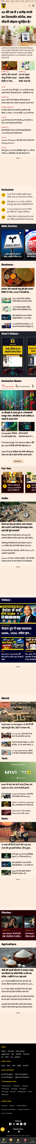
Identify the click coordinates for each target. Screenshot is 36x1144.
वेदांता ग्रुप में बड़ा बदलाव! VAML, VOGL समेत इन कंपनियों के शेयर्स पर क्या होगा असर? (16, 631)
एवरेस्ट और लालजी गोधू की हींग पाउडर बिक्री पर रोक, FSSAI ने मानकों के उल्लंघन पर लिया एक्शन (9, 78)
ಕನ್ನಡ (12, 1)
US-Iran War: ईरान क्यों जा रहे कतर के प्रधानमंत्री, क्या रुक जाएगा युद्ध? (22, 735)
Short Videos (9, 334)
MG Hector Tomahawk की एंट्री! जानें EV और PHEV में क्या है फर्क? (12, 657)
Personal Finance (6, 107)
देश (2, 1057)
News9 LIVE (4, 1095)
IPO (2, 87)
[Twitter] (14, 1124)
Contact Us (4, 1106)
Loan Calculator (7, 1070)
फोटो (13, 1066)
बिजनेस (3, 1051)
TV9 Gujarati (22, 1089)
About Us (12, 1106)
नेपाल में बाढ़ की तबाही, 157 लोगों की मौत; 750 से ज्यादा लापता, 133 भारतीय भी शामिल (23, 743)
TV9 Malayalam (21, 1092)
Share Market (5, 625)
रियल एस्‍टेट (26, 1054)
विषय (8, 1066)
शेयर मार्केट (11, 1051)
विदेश (7, 1057)
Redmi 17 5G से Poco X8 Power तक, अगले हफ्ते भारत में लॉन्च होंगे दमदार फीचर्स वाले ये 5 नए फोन (23, 803)
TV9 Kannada (5, 1089)
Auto (2, 148)
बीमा (12, 1054)
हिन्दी (2, 1)
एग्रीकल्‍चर (17, 1057)
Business (4, 97)
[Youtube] (17, 1124)
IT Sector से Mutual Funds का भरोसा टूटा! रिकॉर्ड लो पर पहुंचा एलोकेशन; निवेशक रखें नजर (19, 210)
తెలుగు (17, 1)
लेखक (3, 1066)
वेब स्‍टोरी (25, 1066)
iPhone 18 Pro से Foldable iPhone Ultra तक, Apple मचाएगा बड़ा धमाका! (21, 812)
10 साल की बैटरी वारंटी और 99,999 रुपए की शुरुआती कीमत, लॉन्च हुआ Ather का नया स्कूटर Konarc (16, 846)
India (4, 498)
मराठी (22, 1)
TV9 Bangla (14, 1089)
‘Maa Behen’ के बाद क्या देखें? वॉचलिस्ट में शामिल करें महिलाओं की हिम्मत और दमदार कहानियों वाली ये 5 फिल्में (12, 935)
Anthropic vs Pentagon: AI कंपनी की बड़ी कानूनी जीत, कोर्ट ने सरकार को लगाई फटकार (17, 726)
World (5, 698)
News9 (7, 1)
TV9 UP (30, 1092)
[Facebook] (10, 1124)
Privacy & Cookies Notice (8, 1110)
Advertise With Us (22, 1106)
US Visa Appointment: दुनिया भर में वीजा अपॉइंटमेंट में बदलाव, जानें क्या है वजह (22, 752)
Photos (6, 913)
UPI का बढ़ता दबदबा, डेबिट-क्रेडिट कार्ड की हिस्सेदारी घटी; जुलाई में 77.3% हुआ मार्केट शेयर (25, 78)
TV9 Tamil (13, 1092)
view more (17, 461)
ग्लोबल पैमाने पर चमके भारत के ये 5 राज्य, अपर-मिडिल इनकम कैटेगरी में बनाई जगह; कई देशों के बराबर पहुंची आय (20, 218)
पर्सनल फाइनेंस (20, 1051)
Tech (2, 117)
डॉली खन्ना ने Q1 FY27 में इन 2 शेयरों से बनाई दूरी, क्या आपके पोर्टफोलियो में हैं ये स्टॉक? (20, 203)
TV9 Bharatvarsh (6, 1086)
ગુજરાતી (27, 1)
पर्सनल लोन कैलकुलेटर (21, 1074)
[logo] (3, 5)
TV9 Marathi (16, 1086)
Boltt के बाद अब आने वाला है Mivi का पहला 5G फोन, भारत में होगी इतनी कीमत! (16, 786)
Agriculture (8, 944)
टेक (12, 1057)
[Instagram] (21, 1124)
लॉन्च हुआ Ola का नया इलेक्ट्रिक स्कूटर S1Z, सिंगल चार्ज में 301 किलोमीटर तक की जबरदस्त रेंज (22, 855)
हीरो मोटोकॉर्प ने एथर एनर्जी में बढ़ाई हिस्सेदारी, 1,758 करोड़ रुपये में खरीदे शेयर (23, 864)
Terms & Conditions (7, 1113)
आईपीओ (18, 1054)
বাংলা (32, 1)
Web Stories (9, 226)
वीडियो (19, 1066)
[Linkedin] (25, 1124)
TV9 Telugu (25, 1086)
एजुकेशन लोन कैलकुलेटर (22, 1077)
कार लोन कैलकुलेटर (7, 1077)
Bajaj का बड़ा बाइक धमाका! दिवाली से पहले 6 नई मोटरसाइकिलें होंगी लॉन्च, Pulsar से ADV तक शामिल (23, 872)
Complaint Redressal (23, 1110)
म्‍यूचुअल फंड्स (5, 1054)
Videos (5, 600)
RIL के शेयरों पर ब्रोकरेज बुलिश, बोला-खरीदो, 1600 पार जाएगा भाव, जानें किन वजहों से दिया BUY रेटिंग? (19, 196)
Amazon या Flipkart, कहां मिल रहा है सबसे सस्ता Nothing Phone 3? (22, 795)
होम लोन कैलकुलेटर (7, 1074)
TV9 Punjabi (4, 1092)
